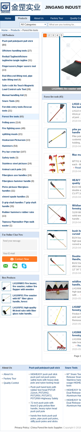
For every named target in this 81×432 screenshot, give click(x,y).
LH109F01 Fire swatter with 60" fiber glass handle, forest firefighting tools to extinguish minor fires (25, 301)
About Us (39, 18)
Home (8, 18)
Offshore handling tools (14, 50)
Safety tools (8, 157)
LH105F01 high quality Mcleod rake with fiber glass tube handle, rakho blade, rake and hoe (24, 313)
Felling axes (8, 122)
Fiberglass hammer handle (16, 181)
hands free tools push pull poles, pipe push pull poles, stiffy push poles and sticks (45, 418)
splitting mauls (10, 134)
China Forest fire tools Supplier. (47, 427)
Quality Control (11, 383)
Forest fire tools (10, 116)
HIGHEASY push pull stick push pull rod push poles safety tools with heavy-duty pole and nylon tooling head (45, 378)
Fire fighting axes (11, 128)
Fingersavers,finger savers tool (19, 66)
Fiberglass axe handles (14, 175)
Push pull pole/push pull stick (17, 41)
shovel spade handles (13, 196)
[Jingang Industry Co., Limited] (22, 7)
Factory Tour (56, 18)
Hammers (7, 146)
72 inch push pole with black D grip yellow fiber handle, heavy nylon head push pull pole (44, 407)
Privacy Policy (22, 427)
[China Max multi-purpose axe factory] (57, 163)
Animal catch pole (11, 169)
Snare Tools (8, 101)
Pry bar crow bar (11, 151)
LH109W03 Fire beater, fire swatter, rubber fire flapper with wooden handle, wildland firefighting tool (25, 289)
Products (22, 18)
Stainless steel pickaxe (14, 163)
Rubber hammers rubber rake (18, 212)
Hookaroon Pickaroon (13, 140)
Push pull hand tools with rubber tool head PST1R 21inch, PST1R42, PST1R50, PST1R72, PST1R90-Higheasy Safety (44, 393)
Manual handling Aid (13, 95)
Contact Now (22, 259)
